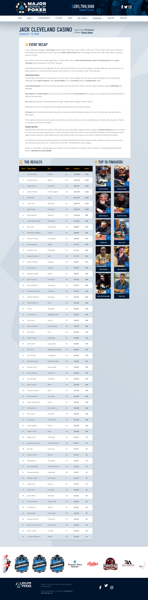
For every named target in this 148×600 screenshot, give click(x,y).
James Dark (31, 344)
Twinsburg (51, 285)
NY (67, 244)
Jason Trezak (31, 531)
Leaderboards (44, 18)
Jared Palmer (31, 268)
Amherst (51, 215)
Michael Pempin (32, 238)
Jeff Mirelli (30, 198)
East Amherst (52, 408)
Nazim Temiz (31, 431)
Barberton (51, 373)
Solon (49, 256)
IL (66, 478)
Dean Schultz (31, 385)
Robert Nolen (32, 338)
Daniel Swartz (32, 186)
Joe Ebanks (31, 332)
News (70, 18)
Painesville (51, 472)
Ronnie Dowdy (32, 180)
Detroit (50, 320)
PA (66, 221)
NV (67, 396)
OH (67, 186)
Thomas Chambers (33, 537)
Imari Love (31, 203)
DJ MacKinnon (32, 408)
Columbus (51, 291)
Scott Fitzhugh (32, 501)
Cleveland (51, 186)
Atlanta (50, 180)
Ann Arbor (51, 203)
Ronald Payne (32, 367)
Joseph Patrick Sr (33, 519)
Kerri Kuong (31, 355)
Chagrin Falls (52, 501)
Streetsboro (52, 525)
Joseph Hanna (32, 455)
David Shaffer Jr (32, 303)
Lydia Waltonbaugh (33, 221)
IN (66, 531)
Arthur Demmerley (33, 402)
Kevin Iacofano (32, 396)
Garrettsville (52, 367)
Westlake (51, 496)
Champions (97, 18)
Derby (50, 402)
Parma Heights (53, 192)
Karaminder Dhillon (33, 291)
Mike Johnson (31, 461)
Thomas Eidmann (33, 390)
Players (59, 18)
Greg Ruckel (31, 513)
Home (20, 18)
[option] (21, 564)
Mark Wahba (31, 209)
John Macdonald (32, 361)
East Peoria (52, 478)
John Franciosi (32, 279)
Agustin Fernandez (33, 443)
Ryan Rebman (32, 215)
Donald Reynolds (33, 472)
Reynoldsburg (52, 326)
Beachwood (52, 227)
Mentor (50, 455)
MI (66, 174)
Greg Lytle (31, 490)
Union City (51, 449)
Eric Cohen (30, 420)
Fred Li (29, 309)
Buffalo (50, 244)
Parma (50, 425)
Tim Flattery (31, 507)
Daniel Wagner (32, 244)
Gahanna (51, 262)
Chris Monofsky (32, 466)
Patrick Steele (87, 32)
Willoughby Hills (53, 314)
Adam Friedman (32, 262)
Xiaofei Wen (31, 484)
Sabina (50, 274)
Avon (49, 431)
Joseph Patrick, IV (33, 256)
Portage (50, 531)
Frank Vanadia (32, 425)
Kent (49, 303)
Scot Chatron (31, 314)
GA (67, 180)
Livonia (50, 233)
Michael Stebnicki (33, 297)
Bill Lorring (30, 414)
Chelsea (50, 174)
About (29, 18)
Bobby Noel (31, 437)
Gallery (111, 18)
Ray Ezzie (30, 227)
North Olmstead (53, 443)
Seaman (50, 268)
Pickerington (52, 513)
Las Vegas (51, 396)
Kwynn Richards (32, 326)
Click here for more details (41, 151)
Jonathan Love (32, 250)
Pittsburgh (51, 221)
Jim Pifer (30, 449)
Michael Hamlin (32, 478)
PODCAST (123, 18)
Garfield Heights (53, 361)
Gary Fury (30, 350)
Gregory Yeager (32, 274)
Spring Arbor (52, 344)
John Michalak (31, 379)
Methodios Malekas (34, 233)
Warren (50, 484)
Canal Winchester (54, 466)
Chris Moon (31, 320)
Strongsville (52, 238)
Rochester (51, 279)
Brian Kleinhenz (32, 285)
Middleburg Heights (54, 350)
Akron (50, 198)
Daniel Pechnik (32, 192)
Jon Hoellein (31, 496)
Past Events (82, 18)
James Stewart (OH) (34, 525)
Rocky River (52, 420)
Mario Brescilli (32, 373)
